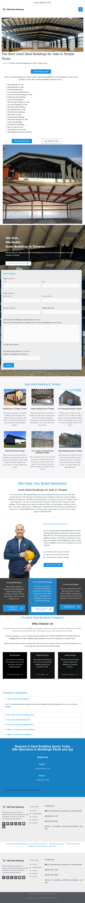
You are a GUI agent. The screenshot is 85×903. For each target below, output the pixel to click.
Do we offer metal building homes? (20, 725)
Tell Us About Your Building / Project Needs (21, 320)
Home (5, 63)
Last (43, 281)
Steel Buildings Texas (56, 844)
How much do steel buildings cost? (20, 715)
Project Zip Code (48, 308)
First (4, 281)
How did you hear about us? (16, 351)
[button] (42, 2)
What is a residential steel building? (21, 729)
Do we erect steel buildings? (18, 699)
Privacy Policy (32, 898)
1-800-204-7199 (42, 780)
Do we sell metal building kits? (19, 720)
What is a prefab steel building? (19, 734)
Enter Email (7, 296)
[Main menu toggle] (80, 9)
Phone (9, 308)
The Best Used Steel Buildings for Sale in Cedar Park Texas (26, 844)
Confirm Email (46, 296)
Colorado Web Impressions (48, 898)
